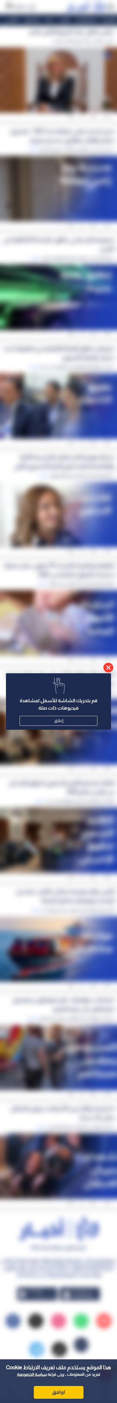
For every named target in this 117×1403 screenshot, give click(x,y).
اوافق (58, 1392)
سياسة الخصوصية (32, 1374)
